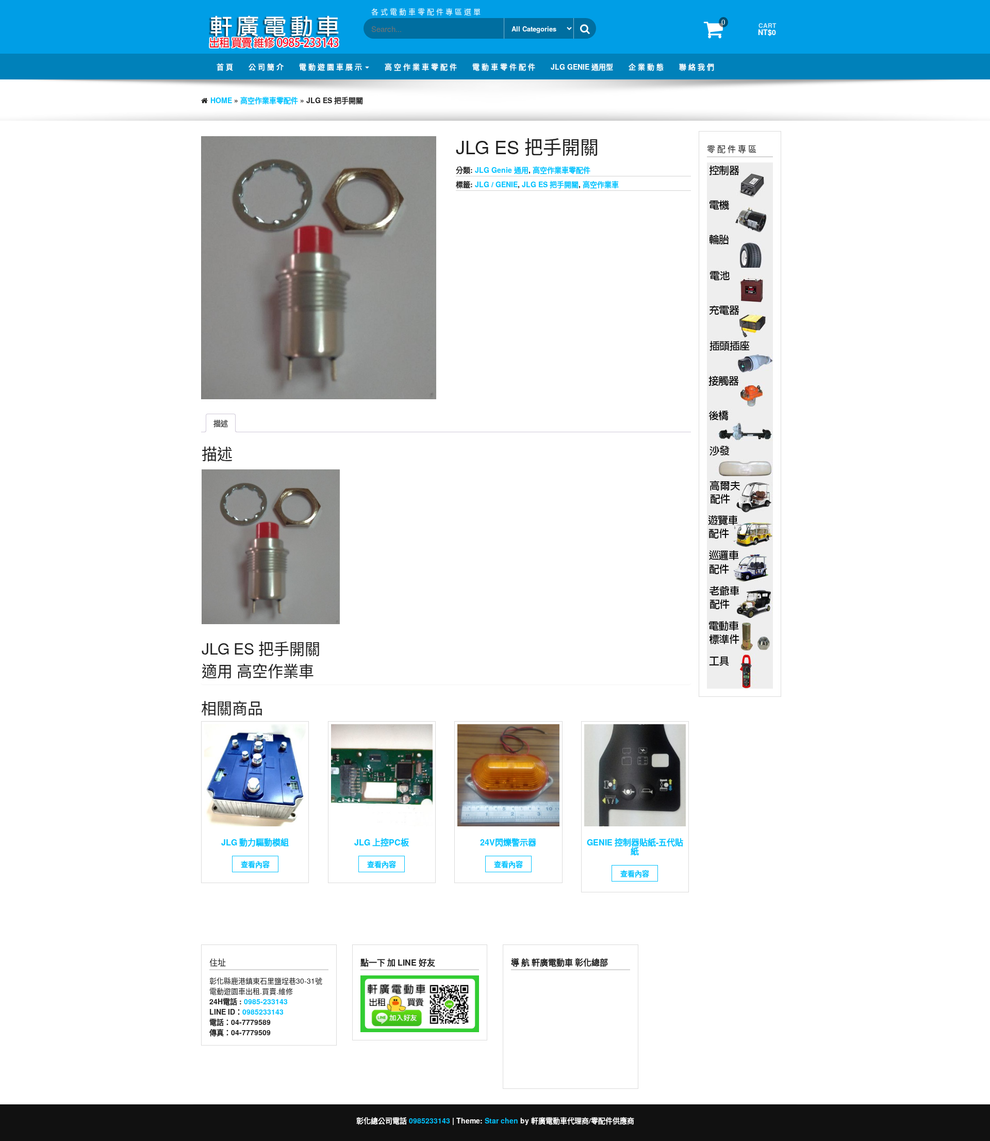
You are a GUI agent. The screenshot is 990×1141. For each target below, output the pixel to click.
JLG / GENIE (496, 184)
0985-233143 (266, 1001)
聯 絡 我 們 (696, 66)
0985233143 (263, 1011)
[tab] (221, 423)
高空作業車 (601, 184)
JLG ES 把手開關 (550, 184)
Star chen (501, 1120)
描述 (220, 423)
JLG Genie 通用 (502, 170)
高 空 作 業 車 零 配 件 (421, 66)
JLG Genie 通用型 (582, 66)
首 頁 (225, 66)
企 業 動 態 (646, 66)
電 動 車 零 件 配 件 (503, 66)
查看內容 (255, 864)
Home (221, 100)
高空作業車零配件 (269, 100)
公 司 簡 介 (266, 66)
